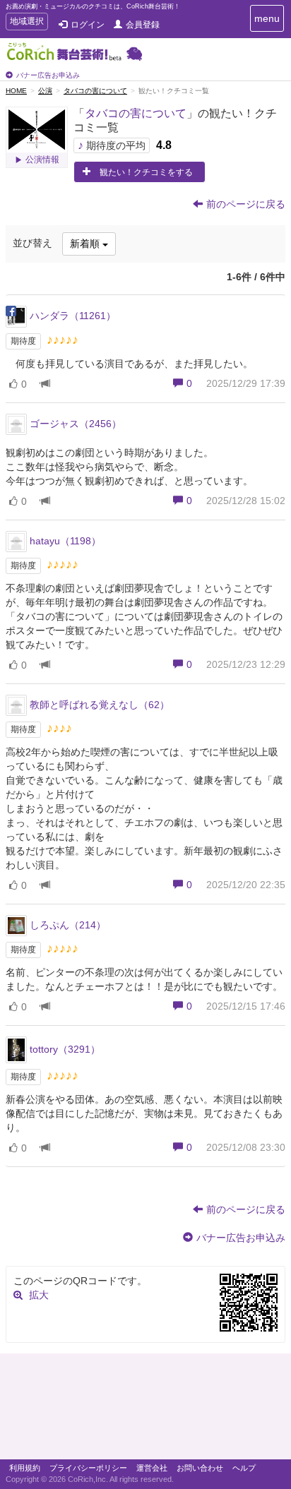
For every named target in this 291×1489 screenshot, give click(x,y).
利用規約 (24, 1468)
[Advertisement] (145, 1410)
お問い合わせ (200, 1468)
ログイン (88, 25)
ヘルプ (244, 1468)
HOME (16, 91)
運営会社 (151, 1468)
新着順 (86, 243)
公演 (45, 91)
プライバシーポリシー (88, 1468)
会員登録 (143, 25)
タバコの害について (95, 91)
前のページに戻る (245, 204)
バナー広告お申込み (48, 75)
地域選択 (26, 23)
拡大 (39, 1294)
